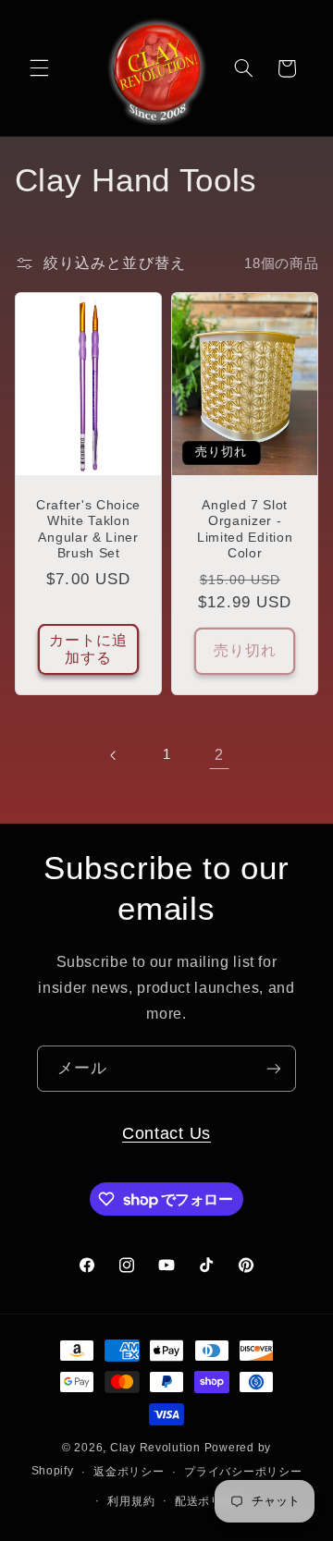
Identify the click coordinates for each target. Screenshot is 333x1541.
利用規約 (130, 1501)
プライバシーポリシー (243, 1471)
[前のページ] (113, 755)
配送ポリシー (210, 1501)
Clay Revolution (155, 1447)
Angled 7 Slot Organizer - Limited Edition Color (244, 529)
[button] (39, 68)
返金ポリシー (128, 1471)
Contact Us (166, 1133)
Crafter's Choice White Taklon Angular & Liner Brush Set (88, 529)
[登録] (274, 1068)
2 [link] (219, 755)
